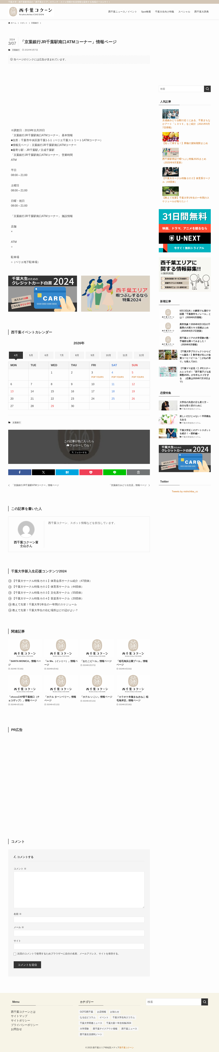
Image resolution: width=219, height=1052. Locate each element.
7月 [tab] (62, 355)
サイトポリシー (20, 1020)
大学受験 (84, 1028)
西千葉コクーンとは (23, 1011)
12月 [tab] (141, 355)
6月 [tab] (46, 355)
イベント (104, 1017)
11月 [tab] (125, 355)
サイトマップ (19, 1016)
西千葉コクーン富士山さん (26, 544)
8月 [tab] (77, 355)
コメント (20, 868)
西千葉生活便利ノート (91, 1034)
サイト (17, 940)
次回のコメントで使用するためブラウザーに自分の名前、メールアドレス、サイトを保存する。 (68, 953)
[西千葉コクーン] (31, 11)
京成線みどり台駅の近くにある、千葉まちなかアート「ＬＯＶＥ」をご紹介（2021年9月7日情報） (186, 124)
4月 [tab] (16, 355)
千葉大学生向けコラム (124, 1017)
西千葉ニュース (129, 1028)
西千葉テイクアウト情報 (105, 1028)
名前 (18, 914)
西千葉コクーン (126, 1047)
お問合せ (16, 1029)
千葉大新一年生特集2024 (118, 1023)
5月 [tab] (31, 355)
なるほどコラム (87, 1017)
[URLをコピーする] (138, 472)
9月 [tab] (92, 355)
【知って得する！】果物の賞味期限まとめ (185, 143)
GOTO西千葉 (86, 1011)
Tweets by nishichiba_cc (185, 491)
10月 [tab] (108, 355)
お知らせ (114, 1011)
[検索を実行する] (207, 89)
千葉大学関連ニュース (91, 1023)
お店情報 (101, 1011)
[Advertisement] (79, 93)
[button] (19, 472)
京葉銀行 (16, 50)
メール (19, 927)
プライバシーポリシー (24, 1024)
